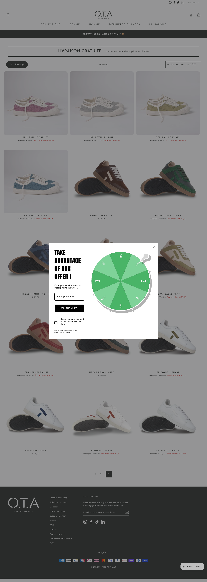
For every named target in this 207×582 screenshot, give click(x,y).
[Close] (154, 246)
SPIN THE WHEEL (69, 308)
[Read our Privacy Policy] (82, 331)
